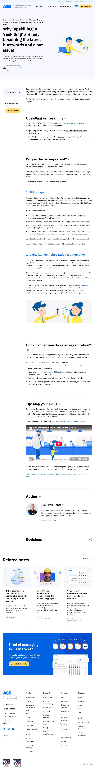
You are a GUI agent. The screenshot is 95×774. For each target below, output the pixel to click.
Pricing (28, 718)
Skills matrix (30, 701)
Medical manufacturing (48, 733)
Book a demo (85, 6)
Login (59, 1)
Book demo (29, 725)
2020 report (43, 172)
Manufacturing (48, 697)
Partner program (31, 729)
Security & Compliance (82, 734)
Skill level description (64, 719)
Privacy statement (84, 722)
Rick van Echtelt (14, 65)
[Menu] (76, 6)
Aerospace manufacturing (48, 702)
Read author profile (48, 520)
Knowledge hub (65, 737)
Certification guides (64, 712)
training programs (42, 362)
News (79, 709)
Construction (47, 711)
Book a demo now (19, 663)
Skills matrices (48, 411)
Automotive (47, 707)
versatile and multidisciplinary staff (55, 372)
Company (81, 693)
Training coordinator (30, 740)
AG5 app (29, 714)
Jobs (79, 713)
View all (85, 558)
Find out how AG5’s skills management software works (46, 474)
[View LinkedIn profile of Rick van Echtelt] (28, 513)
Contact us (81, 701)
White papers (64, 701)
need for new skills (49, 278)
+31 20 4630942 (9, 709)
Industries (47, 693)
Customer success (66, 734)
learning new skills (71, 123)
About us (81, 697)
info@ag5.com (68, 1)
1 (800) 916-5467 (80, 1)
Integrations (30, 721)
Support (63, 729)
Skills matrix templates (64, 706)
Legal (80, 718)
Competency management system (30, 707)
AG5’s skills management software (72, 421)
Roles (28, 734)
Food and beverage (46, 716)
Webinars (63, 724)
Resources (64, 693)
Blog (4, 20)
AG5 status (64, 745)
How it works (30, 697)
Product (29, 693)
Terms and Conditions (81, 727)
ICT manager (30, 751)
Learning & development (17, 20)
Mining (45, 728)
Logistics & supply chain (49, 723)
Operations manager (29, 746)
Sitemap (80, 705)
